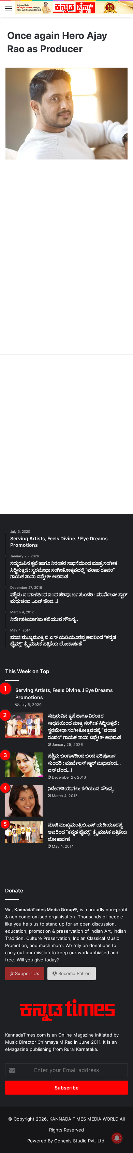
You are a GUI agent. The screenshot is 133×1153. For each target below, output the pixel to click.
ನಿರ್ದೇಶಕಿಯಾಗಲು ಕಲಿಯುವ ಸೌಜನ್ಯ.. (82, 788)
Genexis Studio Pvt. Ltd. (80, 1140)
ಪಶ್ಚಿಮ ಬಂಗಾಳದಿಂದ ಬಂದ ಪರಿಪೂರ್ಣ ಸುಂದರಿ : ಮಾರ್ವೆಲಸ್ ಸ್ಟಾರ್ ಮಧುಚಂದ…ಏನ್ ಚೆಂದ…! (84, 763)
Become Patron (74, 973)
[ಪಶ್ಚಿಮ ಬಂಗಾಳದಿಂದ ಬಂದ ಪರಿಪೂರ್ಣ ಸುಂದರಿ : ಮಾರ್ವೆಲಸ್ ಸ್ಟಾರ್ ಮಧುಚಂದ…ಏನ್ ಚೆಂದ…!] (24, 764)
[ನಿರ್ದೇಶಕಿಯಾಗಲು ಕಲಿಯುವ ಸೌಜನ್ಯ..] (24, 801)
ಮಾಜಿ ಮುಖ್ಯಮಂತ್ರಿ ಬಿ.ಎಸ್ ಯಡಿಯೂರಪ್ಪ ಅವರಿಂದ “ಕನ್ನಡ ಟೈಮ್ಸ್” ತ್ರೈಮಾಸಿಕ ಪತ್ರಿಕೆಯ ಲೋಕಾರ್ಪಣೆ (87, 832)
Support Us (26, 973)
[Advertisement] (66, 264)
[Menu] (8, 8)
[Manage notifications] (117, 1138)
